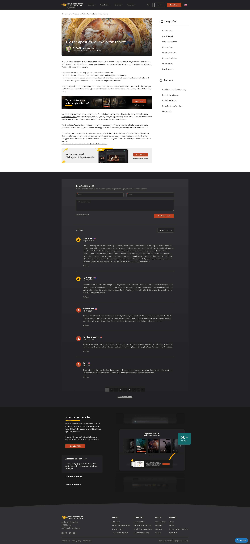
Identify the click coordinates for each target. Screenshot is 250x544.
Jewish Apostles (168, 69)
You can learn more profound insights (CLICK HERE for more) (84, 144)
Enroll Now (174, 5)
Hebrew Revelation (169, 58)
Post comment (164, 216)
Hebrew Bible (167, 31)
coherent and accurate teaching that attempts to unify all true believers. (124, 64)
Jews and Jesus (117, 529)
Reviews (158, 533)
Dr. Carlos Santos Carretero (172, 106)
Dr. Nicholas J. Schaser (170, 95)
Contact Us (173, 533)
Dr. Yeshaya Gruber (169, 100)
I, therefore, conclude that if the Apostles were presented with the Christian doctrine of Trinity (97, 133)
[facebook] (70, 533)
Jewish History (167, 64)
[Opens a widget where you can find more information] (241, 540)
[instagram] (66, 533)
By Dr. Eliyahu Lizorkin (84, 48)
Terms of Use (66, 541)
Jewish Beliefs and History (121, 525)
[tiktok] (62, 533)
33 (138, 390)
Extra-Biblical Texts (169, 42)
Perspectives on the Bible (142, 525)
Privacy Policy (76, 541)
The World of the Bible (120, 533)
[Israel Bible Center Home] (72, 4)
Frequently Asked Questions (178, 529)
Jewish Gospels (74, 14)
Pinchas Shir (167, 111)
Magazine (158, 525)
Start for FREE (75, 446)
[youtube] (74, 533)
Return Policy (87, 541)
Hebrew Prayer (167, 47)
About (171, 522)
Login (160, 5)
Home (64, 14)
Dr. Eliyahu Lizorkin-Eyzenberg (174, 89)
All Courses (116, 522)
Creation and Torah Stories (142, 529)
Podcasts (158, 529)
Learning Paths (160, 522)
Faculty (171, 525)
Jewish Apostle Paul (169, 53)
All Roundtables (138, 522)
